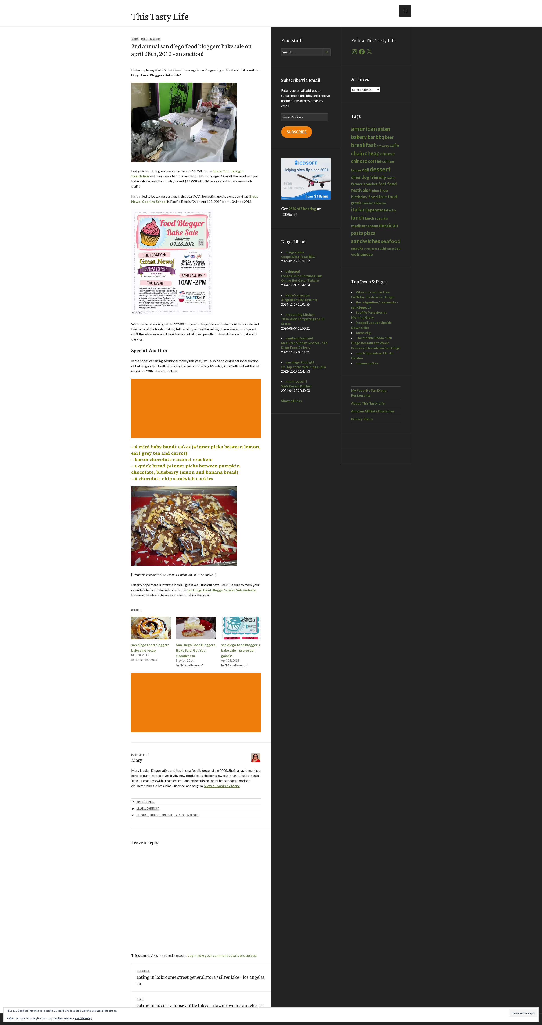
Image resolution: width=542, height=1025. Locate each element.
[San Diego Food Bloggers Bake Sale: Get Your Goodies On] (196, 628)
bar (371, 137)
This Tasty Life (160, 15)
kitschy (390, 210)
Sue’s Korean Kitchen (296, 386)
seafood (391, 241)
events (179, 815)
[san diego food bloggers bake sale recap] (151, 628)
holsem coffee (367, 363)
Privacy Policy (362, 419)
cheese (387, 153)
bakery (359, 137)
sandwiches (365, 241)
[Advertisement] (196, 408)
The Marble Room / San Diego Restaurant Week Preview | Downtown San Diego (375, 343)
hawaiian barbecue (374, 203)
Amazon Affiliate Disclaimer (373, 411)
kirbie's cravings (297, 295)
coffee (375, 161)
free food (388, 196)
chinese (359, 161)
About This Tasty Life (368, 403)
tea (397, 248)
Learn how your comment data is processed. (222, 955)
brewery (382, 146)
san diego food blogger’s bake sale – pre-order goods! (240, 650)
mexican (388, 225)
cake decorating (161, 815)
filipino (374, 190)
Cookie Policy (83, 1018)
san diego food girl (299, 362)
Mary (135, 39)
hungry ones (294, 252)
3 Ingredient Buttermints (299, 300)
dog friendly (374, 177)
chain (357, 153)
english (391, 177)
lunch (357, 217)
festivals (359, 190)
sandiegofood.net (299, 338)
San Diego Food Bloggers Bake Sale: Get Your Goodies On (195, 650)
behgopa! (292, 271)
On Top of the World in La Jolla (303, 367)
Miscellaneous (151, 39)
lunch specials (376, 218)
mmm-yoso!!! (296, 381)
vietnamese (362, 254)
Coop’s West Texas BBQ (298, 257)
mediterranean (364, 225)
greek (356, 202)
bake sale (193, 815)
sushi (382, 248)
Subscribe (297, 131)
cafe (394, 145)
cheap (372, 153)
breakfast (363, 145)
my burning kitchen (300, 314)
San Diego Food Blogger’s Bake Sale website (221, 590)
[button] (405, 11)
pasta (357, 233)
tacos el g (363, 333)
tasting (390, 248)
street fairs (370, 248)
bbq (380, 137)
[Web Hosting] (306, 198)
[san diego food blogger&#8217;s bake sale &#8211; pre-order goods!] (241, 628)
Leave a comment (148, 808)
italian (358, 209)
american (364, 128)
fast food (387, 183)
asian (384, 129)
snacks (357, 248)
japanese (374, 209)
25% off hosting (302, 208)
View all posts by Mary (222, 786)
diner (356, 177)
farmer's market (364, 184)
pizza (369, 233)
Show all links (291, 401)
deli (365, 169)
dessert (142, 815)
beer (389, 137)
